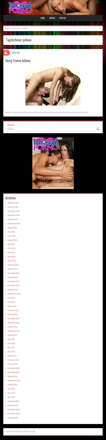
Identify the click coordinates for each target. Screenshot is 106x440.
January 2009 (13, 405)
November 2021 (14, 215)
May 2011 (11, 348)
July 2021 (11, 232)
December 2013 (14, 273)
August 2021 (12, 228)
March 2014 (12, 261)
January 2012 (13, 314)
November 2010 (14, 372)
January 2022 (13, 207)
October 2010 (13, 376)
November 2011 (14, 323)
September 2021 (14, 224)
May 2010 (11, 397)
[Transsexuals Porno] (53, 7)
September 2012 (14, 294)
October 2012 (13, 290)
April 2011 (11, 352)
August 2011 (12, 335)
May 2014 (11, 252)
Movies (52, 18)
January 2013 (13, 277)
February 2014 (13, 265)
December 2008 (14, 410)
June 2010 (12, 393)
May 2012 (11, 298)
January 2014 (13, 269)
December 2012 (14, 281)
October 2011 (13, 327)
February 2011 (13, 360)
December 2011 (14, 319)
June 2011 (11, 343)
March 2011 (12, 356)
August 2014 (12, 240)
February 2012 (13, 310)
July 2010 (11, 389)
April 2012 (11, 302)
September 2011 (14, 331)
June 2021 (12, 236)
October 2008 (13, 418)
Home (42, 18)
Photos (62, 18)
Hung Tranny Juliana (18, 61)
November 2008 (14, 414)
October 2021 (13, 219)
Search (10, 125)
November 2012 (14, 286)
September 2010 (14, 381)
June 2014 (12, 248)
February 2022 (13, 203)
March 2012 (12, 306)
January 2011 (13, 364)
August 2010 (12, 385)
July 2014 (11, 244)
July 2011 (11, 339)
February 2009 (13, 401)
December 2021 (14, 211)
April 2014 (11, 257)
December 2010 (14, 368)
